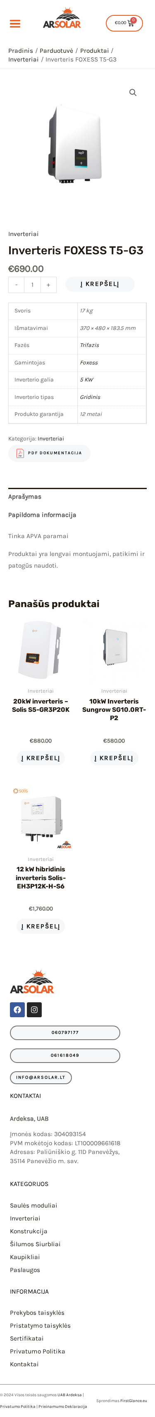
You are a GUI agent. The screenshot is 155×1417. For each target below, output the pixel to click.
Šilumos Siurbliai (35, 1244)
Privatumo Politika (37, 1351)
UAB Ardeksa (69, 1394)
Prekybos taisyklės (37, 1312)
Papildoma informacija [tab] (42, 515)
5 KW (86, 379)
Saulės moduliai (33, 1205)
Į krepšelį (100, 284)
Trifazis (89, 345)
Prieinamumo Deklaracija (62, 1406)
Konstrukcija (29, 1231)
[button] (133, 92)
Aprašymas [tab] (24, 496)
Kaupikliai (25, 1257)
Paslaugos (25, 1270)
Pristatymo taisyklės (40, 1325)
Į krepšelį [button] (40, 758)
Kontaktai (24, 1364)
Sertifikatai (27, 1338)
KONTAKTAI (25, 1096)
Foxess (89, 362)
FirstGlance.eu (133, 1400)
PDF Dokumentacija (55, 453)
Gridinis (90, 397)
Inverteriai (23, 234)
